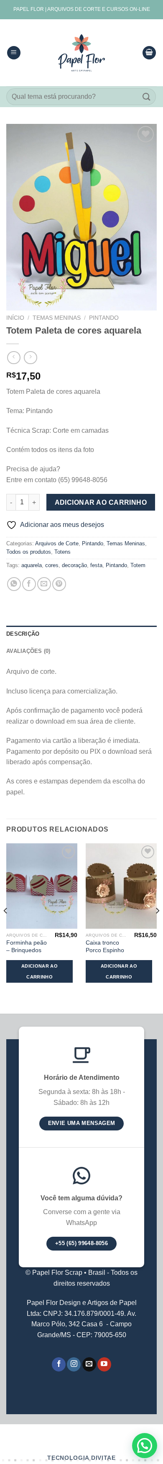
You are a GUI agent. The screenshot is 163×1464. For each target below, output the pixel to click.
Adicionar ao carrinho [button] (39, 971)
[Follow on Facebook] (59, 1364)
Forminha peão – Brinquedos (26, 946)
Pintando (104, 318)
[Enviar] (146, 96)
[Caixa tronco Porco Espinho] (121, 886)
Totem (137, 565)
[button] (144, 1445)
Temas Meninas (57, 318)
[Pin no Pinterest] (59, 584)
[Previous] (6, 927)
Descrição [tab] (22, 634)
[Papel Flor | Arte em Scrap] (81, 52)
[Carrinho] (149, 53)
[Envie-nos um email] (89, 1364)
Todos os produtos (28, 552)
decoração (74, 565)
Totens (62, 552)
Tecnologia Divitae (81, 1458)
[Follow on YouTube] (104, 1364)
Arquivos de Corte (57, 543)
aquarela (31, 565)
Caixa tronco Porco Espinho (105, 946)
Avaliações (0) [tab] (28, 651)
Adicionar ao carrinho (101, 502)
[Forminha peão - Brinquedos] (41, 886)
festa (96, 565)
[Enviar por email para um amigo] (44, 584)
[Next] (157, 927)
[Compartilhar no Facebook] (29, 584)
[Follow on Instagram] (74, 1364)
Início (15, 318)
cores (52, 565)
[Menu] (13, 53)
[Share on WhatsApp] (14, 584)
